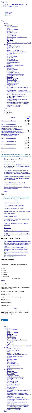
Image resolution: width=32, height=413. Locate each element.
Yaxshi (4, 270)
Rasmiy (6, 44)
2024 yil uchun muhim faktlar (8, 121)
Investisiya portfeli (12, 84)
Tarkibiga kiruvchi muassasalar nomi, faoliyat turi (16, 231)
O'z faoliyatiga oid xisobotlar (11, 202)
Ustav (8, 49)
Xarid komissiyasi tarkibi (10, 216)
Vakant (6, 191)
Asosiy (6, 23)
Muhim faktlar (11, 71)
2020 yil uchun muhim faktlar (8, 148)
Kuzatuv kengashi (12, 32)
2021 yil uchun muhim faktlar (8, 144)
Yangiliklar (10, 40)
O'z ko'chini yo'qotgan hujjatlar (15, 65)
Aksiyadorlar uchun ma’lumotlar (15, 74)
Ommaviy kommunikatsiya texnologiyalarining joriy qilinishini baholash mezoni (17, 187)
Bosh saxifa (7, 111)
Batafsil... (16, 308)
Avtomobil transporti (12, 60)
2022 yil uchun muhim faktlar (8, 141)
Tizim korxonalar (11, 35)
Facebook (9, 6)
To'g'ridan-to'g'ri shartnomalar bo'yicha (14, 208)
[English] (7, 15)
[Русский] (8, 13)
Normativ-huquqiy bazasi (13, 47)
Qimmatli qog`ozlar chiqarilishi (15, 75)
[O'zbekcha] (8, 12)
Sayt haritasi (10, 38)
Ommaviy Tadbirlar (12, 56)
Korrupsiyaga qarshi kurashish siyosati (17, 51)
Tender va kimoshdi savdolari (14, 53)
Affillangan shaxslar (12, 69)
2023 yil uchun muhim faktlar (8, 138)
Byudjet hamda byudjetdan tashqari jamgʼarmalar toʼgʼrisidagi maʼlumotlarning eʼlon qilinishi (18, 96)
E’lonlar (9, 54)
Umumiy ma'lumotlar (12, 26)
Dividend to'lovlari (12, 80)
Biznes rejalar (7, 228)
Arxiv (8, 63)
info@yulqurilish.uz (6, 5)
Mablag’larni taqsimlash (13, 106)
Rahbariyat (10, 31)
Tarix (8, 28)
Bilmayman (6, 276)
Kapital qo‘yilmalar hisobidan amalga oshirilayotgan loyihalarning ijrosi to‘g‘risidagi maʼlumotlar (19, 92)
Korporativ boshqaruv (13, 83)
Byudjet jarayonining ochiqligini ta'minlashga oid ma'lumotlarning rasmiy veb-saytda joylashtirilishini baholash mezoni (17, 166)
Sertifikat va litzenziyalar (13, 46)
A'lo (4, 268)
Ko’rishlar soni (28, 117)
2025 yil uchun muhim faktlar (8, 124)
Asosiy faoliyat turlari (12, 29)
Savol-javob (10, 57)
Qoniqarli (5, 272)
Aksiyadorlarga (8, 66)
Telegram (15, 6)
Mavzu (13, 117)
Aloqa (5, 108)
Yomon (5, 274)
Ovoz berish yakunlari (13, 72)
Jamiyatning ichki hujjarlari (14, 50)
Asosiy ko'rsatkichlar (12, 78)
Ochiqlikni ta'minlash (9, 162)
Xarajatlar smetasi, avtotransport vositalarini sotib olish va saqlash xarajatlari (16, 219)
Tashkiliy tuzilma (11, 34)
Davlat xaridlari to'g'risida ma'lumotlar (14, 205)
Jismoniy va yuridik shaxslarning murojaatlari (19, 43)
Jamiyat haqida (8, 25)
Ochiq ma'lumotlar (9, 86)
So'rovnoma (10, 41)
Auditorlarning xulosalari (13, 81)
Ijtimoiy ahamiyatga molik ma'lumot (13, 159)
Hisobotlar (10, 77)
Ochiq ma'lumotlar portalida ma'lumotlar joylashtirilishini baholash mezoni (14, 183)
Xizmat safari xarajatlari (13, 62)
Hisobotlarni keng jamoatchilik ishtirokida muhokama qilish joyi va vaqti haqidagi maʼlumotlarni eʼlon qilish (18, 103)
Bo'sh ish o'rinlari (11, 59)
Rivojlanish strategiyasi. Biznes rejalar (17, 37)
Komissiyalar (10, 68)
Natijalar (3, 280)
